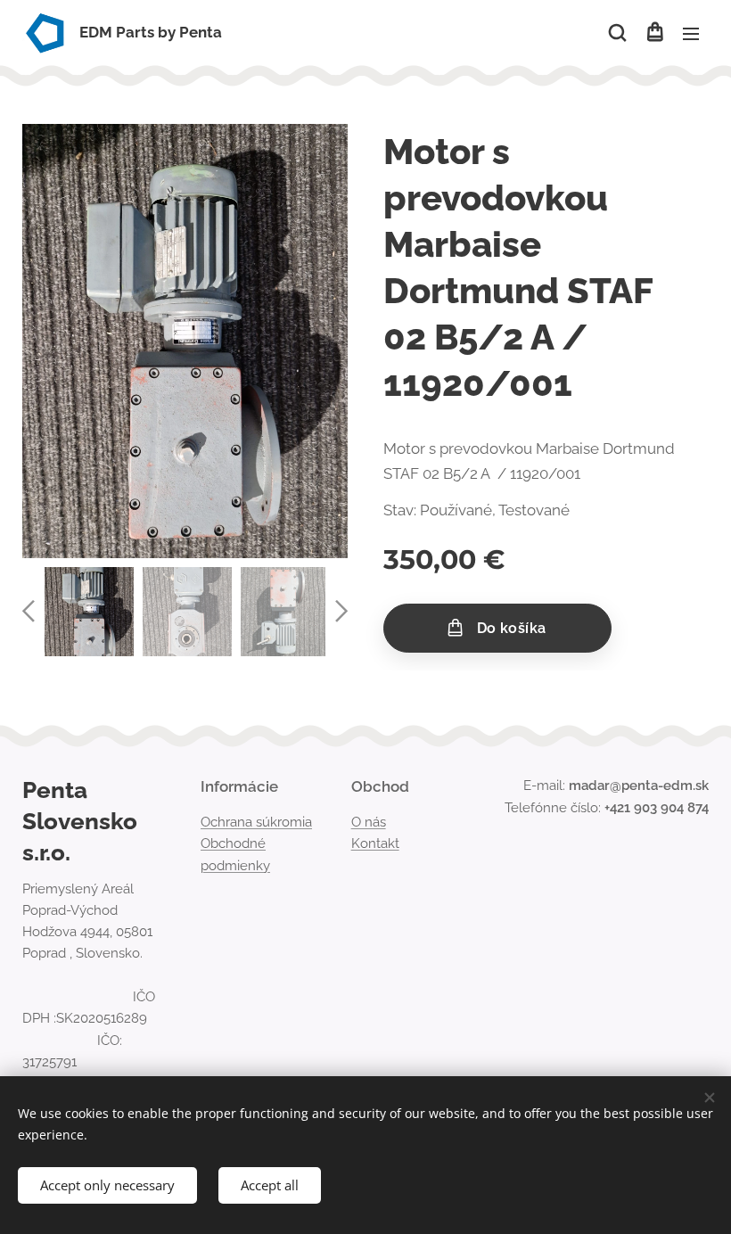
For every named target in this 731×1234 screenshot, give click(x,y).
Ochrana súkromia (256, 822)
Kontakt (375, 843)
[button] (617, 33)
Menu (691, 33)
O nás (368, 822)
